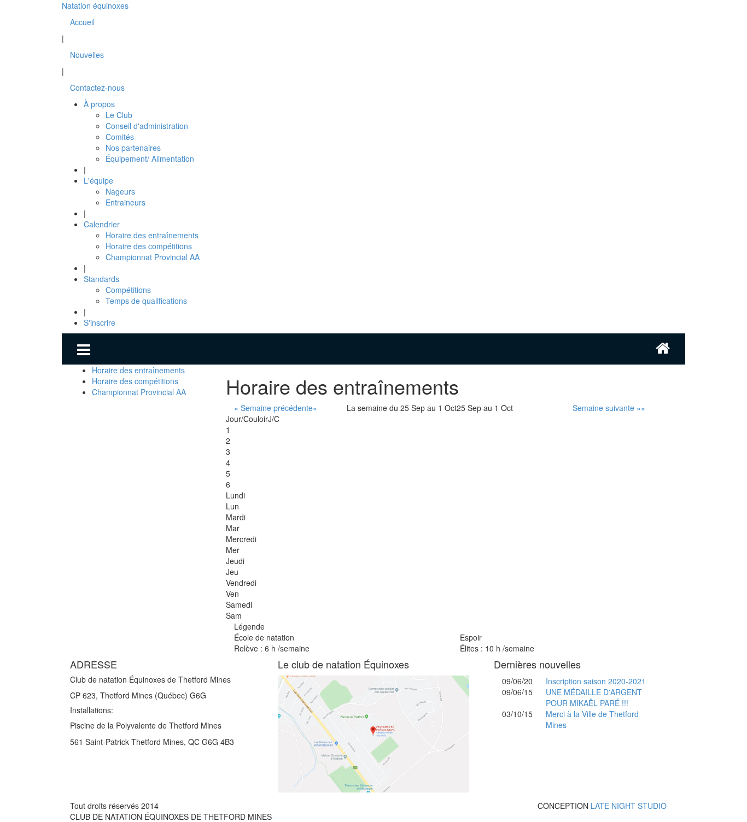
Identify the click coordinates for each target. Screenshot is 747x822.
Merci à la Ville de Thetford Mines (592, 719)
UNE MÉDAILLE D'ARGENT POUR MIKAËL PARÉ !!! (594, 697)
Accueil (82, 21)
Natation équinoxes (95, 5)
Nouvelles (87, 54)
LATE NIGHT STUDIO (629, 805)
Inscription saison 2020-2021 (596, 681)
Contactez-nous (97, 87)
